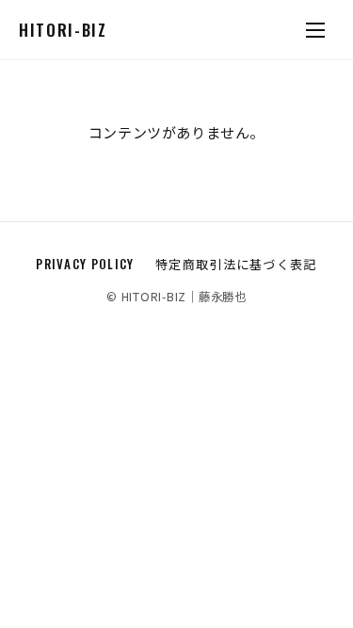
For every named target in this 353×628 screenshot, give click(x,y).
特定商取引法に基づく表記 (236, 263)
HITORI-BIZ (63, 29)
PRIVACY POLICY (85, 263)
